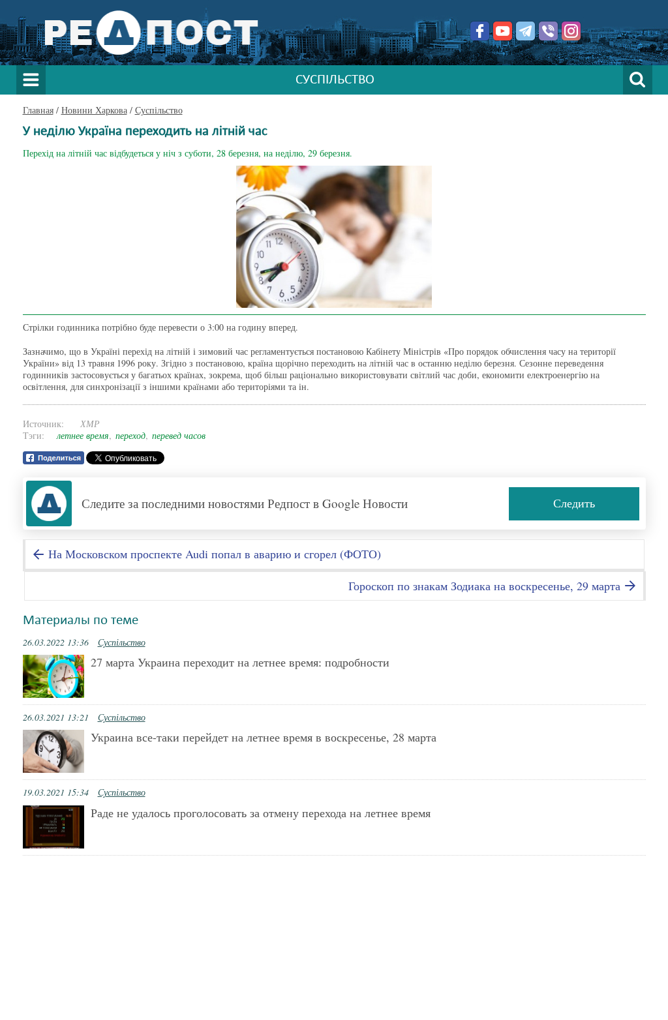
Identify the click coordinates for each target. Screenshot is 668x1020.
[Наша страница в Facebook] (480, 31)
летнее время (83, 435)
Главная (38, 110)
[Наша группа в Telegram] (525, 31)
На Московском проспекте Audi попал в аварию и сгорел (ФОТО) (213, 554)
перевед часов (178, 435)
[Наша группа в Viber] (548, 31)
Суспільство (159, 110)
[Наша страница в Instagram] (571, 31)
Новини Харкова (94, 110)
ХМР (90, 423)
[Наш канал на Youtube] (503, 31)
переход (130, 435)
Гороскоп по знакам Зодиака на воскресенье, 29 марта (486, 585)
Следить (574, 503)
